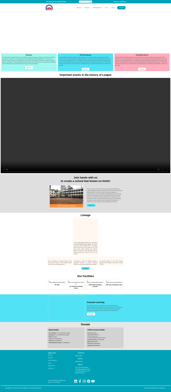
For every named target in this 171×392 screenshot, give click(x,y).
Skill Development (97, 7)
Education (87, 7)
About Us (79, 7)
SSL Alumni (51, 368)
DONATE (121, 7)
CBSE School (51, 365)
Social (106, 7)
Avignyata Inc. (162, 388)
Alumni (113, 7)
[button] (90, 1)
